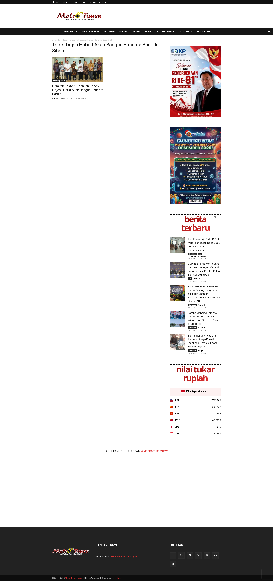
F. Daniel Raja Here (197, 256)
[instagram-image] (17, 475)
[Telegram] (190, 555)
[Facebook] (173, 555)
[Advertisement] (163, 16)
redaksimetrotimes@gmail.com (127, 556)
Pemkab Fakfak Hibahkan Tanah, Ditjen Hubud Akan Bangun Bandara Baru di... (77, 90)
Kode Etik (103, 2)
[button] (269, 31)
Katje (200, 350)
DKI (190, 278)
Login (75, 2)
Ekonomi (109, 31)
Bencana (192, 305)
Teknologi (151, 31)
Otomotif (168, 31)
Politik (136, 31)
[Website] (207, 555)
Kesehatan (203, 31)
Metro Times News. (73, 578)
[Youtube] (215, 555)
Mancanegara (91, 31)
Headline (192, 328)
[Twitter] (198, 555)
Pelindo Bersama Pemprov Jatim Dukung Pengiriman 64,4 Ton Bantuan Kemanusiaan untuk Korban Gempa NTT (204, 294)
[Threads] (173, 564)
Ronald (197, 278)
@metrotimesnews (155, 450)
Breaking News (59, 81)
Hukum (123, 31)
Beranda (56, 40)
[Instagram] (181, 555)
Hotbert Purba (58, 98)
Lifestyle (184, 31)
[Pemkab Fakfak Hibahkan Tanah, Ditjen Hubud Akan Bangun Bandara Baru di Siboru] (77, 69)
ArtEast (118, 578)
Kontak (93, 2)
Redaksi (83, 2)
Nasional (69, 31)
